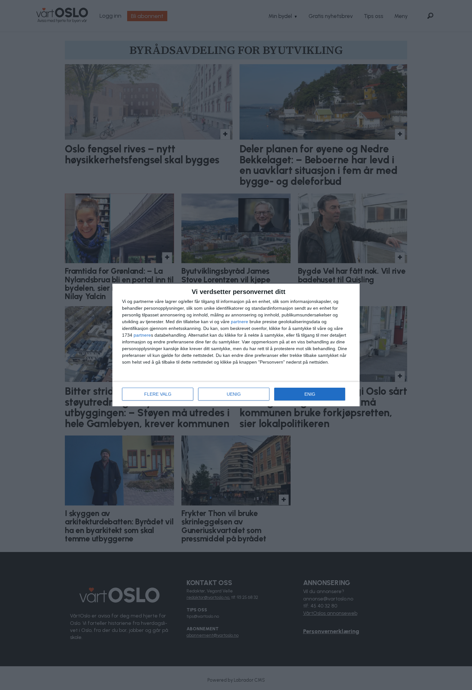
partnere (239, 321)
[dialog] (236, 345)
